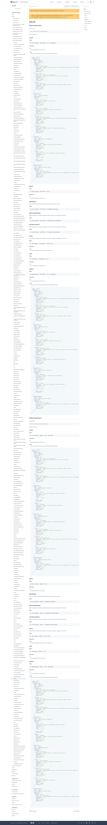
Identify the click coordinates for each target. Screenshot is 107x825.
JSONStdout (16, 359)
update (85, 29)
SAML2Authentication (18, 564)
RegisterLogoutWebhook (18, 542)
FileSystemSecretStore (18, 283)
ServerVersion (16, 614)
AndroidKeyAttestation (18, 73)
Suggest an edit (68, 6)
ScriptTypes (16, 582)
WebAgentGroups (17, 742)
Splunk (15, 678)
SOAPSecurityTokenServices (19, 566)
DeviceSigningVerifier (18, 258)
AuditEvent (16, 91)
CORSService (16, 129)
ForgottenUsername (17, 289)
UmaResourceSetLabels (18, 718)
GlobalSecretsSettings (18, 303)
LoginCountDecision (17, 399)
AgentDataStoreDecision (18, 63)
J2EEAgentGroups (17, 355)
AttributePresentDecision (18, 87)
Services (15, 620)
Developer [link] (68, 2)
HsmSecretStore (17, 332)
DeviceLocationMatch (18, 247)
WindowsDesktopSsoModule (19, 755)
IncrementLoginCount (18, 347)
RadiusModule (16, 530)
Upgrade (13, 771)
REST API (13, 809)
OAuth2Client (16, 429)
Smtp (15, 641)
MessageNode (16, 405)
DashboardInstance (17, 198)
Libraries (15, 393)
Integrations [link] (60, 2)
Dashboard (16, 196)
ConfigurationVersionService (19, 178)
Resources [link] (83, 2)
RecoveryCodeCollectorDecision (19, 538)
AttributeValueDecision (18, 89)
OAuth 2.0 (14, 798)
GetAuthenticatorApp (18, 297)
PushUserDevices (17, 519)
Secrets (15, 598)
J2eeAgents (16, 357)
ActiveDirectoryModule (18, 57)
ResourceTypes (16, 558)
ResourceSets (16, 556)
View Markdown (76, 6)
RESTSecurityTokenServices (19, 526)
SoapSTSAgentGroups (18, 643)
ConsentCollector (17, 180)
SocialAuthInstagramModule (19, 647)
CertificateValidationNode (18, 141)
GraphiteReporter (17, 322)
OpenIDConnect (17, 466)
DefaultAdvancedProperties (19, 216)
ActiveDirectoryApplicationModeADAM (19, 55)
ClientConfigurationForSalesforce (20, 162)
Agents (15, 69)
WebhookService (17, 753)
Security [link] (47, 822)
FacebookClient (16, 277)
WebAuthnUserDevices (18, 751)
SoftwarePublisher (17, 676)
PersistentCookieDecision (18, 483)
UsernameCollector (17, 734)
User (14, 722)
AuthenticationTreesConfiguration (19, 109)
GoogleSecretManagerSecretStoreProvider (19, 320)
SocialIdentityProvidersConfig (19, 670)
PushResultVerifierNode (18, 515)
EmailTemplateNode (17, 272)
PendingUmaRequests (18, 481)
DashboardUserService (18, 200)
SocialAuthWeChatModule (18, 660)
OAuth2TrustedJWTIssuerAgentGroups (19, 446)
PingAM (14, 5)
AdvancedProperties (17, 61)
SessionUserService (17, 627)
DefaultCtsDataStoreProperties (19, 218)
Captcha (15, 133)
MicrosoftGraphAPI (17, 409)
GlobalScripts (16, 301)
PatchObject (16, 479)
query (85, 25)
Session (15, 622)
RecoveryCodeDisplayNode (19, 540)
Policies (15, 493)
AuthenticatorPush (17, 116)
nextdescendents (87, 23)
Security (13, 767)
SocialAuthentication (17, 662)
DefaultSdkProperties (18, 224)
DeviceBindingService (18, 235)
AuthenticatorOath (17, 112)
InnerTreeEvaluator (17, 349)
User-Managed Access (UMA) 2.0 (18, 793)
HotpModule (16, 328)
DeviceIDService (17, 241)
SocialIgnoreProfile (17, 672)
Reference (14, 775)
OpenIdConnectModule (18, 468)
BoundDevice (16, 127)
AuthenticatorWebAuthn (18, 123)
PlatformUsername (17, 491)
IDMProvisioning (17, 336)
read (85, 27)
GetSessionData (17, 299)
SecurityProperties (17, 602)
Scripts (15, 592)
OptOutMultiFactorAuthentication (19, 471)
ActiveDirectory (16, 52)
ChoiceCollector (17, 143)
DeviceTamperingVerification (19, 260)
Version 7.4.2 (18, 8)
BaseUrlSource (16, 125)
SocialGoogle (16, 666)
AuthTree (15, 97)
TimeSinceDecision (17, 696)
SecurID (15, 600)
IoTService (15, 353)
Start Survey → (64, 17)
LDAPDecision (16, 385)
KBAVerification (16, 375)
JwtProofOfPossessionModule (19, 369)
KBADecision (16, 371)
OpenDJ (15, 464)
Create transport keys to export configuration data (18, 25)
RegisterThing (16, 544)
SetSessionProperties (18, 635)
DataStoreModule (17, 208)
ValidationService (17, 738)
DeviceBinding (16, 233)
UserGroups (16, 724)
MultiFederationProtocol (18, 417)
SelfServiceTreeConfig (18, 608)
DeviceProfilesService (18, 257)
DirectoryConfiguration (18, 262)
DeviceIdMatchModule (18, 243)
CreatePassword (17, 190)
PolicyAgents (16, 495)
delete (85, 17)
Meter (15, 407)
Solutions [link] (75, 2)
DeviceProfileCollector (18, 253)
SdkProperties (16, 594)
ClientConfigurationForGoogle (19, 150)
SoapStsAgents (16, 645)
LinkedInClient (16, 395)
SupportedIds (16, 690)
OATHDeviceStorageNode (18, 421)
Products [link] (52, 2)
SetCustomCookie (17, 631)
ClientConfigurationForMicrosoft (19, 159)
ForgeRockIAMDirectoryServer (19, 285)
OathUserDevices (17, 462)
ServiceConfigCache (17, 618)
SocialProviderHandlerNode (19, 674)
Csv (14, 192)
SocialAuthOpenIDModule (18, 651)
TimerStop (16, 700)
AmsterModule (16, 71)
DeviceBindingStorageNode (19, 237)
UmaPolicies (16, 714)
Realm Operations (87, 11)
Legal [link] (39, 822)
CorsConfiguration (17, 186)
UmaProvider (16, 716)
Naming (15, 419)
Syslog (15, 692)
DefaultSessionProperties (18, 228)
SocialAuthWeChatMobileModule (20, 658)
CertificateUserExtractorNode (19, 139)
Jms (14, 365)
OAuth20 (15, 427)
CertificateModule (17, 137)
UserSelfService (17, 730)
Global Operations (87, 13)
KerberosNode (16, 379)
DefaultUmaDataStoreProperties (19, 231)
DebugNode (16, 212)
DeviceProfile (16, 251)
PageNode (15, 473)
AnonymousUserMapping (18, 79)
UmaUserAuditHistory (18, 720)
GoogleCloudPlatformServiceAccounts (20, 308)
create (85, 15)
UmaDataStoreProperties (18, 712)
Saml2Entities (16, 570)
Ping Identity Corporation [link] (22, 822)
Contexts (15, 182)
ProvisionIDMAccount (18, 507)
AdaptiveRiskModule (17, 59)
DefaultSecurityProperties (18, 226)
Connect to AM (15, 22)
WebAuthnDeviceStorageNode (19, 747)
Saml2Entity (16, 572)
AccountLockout (17, 50)
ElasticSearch (16, 266)
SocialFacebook (16, 664)
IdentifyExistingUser (17, 342)
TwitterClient (16, 710)
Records (15, 536)
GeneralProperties (17, 293)
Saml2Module (16, 574)
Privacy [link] (43, 822)
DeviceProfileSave (17, 255)
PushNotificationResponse (18, 511)
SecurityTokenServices (18, 604)
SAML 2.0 (13, 802)
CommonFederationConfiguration (19, 172)
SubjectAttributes (17, 682)
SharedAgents (16, 637)
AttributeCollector (17, 85)
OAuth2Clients (16, 433)
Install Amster (15, 20)
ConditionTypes (17, 174)
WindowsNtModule (17, 757)
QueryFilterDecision (17, 523)
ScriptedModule (17, 586)
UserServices (16, 732)
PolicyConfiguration (17, 497)
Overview (15, 42)
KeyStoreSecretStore (17, 383)
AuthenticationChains (18, 103)
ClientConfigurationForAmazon (19, 146)
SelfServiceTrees (17, 610)
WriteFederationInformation (19, 759)
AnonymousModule (17, 75)
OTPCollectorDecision (18, 454)
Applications (16, 83)
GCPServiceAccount (17, 291)
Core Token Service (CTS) (16, 765)
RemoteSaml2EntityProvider (19, 550)
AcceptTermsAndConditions (19, 44)
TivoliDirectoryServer (17, 702)
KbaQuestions (16, 377)
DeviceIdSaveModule (17, 245)
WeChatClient (16, 740)
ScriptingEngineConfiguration (19, 590)
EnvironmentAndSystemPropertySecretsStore (19, 275)
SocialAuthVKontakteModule (19, 655)
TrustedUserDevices (17, 708)
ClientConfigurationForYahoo (19, 167)
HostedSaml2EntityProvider (19, 326)
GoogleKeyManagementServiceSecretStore (19, 311)
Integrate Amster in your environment (17, 34)
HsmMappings (16, 330)
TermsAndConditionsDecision (19, 694)
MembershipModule (17, 403)
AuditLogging (16, 93)
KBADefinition (16, 373)
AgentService (16, 67)
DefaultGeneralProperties (18, 222)
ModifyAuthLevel (17, 411)
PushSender (16, 517)
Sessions (15, 629)
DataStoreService (17, 210)
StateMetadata (16, 680)
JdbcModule (16, 363)
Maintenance (14, 769)
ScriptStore (16, 580)
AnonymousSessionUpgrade (19, 77)
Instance (15, 351)
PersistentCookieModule (18, 485)
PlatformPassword (17, 489)
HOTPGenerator (17, 324)
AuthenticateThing (17, 99)
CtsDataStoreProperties (18, 194)
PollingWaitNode (17, 499)
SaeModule (16, 568)
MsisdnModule (16, 415)
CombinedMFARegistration (19, 169)
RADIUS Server (14, 786)
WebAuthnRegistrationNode (19, 749)
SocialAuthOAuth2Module (18, 649)
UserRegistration (17, 728)
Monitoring (16, 413)
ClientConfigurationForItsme (19, 156)
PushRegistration (17, 513)
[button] (94, 2)
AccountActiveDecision (18, 48)
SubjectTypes (16, 684)
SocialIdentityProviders (18, 668)
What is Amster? (16, 18)
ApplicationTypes (17, 81)
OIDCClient (16, 450)
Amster (13, 16)
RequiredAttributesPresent (19, 554)
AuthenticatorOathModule (19, 114)
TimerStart (16, 698)
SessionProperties (17, 624)
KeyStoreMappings (17, 381)
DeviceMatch (16, 249)
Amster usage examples (17, 36)
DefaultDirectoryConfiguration (19, 220)
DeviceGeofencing (17, 239)
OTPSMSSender (17, 458)
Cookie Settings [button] (54, 822)
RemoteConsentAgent (18, 546)
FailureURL (16, 279)
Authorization (14, 782)
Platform (15, 487)
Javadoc (13, 815)
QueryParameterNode (18, 525)
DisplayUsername (17, 264)
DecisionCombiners (17, 214)
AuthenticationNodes (18, 107)
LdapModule (16, 387)
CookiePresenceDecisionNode (19, 184)
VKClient (15, 736)
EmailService (16, 268)
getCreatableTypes (87, 21)
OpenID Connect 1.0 (15, 800)
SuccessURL (16, 686)
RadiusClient (16, 528)
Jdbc (14, 361)
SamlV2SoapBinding (17, 578)
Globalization (16, 305)
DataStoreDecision (17, 204)
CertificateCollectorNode (18, 135)
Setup (13, 14)
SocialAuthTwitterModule (18, 653)
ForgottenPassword (17, 287)
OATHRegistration (17, 423)
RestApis (15, 560)
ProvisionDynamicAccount (18, 505)
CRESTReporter (16, 131)
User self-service (15, 791)
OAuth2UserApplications (18, 448)
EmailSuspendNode (17, 270)
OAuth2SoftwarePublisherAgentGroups (20, 443)
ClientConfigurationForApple (19, 148)
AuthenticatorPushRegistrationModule (19, 121)
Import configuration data (17, 29)
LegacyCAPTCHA (17, 389)
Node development (15, 813)
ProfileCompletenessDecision (19, 501)
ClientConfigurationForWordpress (19, 165)
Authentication (16, 101)
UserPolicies (16, 726)
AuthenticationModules (18, 105)
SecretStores (16, 596)
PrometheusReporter (18, 503)
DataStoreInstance (17, 206)
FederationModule (17, 281)
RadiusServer (16, 532)
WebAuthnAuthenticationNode (19, 746)
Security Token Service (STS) (17, 804)
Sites (14, 639)
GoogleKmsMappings (18, 313)
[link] (14, 2)
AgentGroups (16, 65)
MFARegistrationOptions (18, 401)
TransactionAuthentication (19, 704)
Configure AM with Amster (18, 31)
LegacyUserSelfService (18, 391)
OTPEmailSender (17, 456)
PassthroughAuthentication (19, 475)
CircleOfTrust (16, 144)
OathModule (16, 460)
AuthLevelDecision (17, 95)
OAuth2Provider (17, 437)
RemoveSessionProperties (18, 552)
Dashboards (16, 202)
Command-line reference (17, 38)
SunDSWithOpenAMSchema (19, 688)
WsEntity (15, 761)
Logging (15, 397)
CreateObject (16, 188)
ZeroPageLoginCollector (18, 763)
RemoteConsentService (18, 548)
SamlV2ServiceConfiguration (19, 576)
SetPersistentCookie (17, 633)
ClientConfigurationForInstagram (19, 153)
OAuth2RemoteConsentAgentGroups (20, 440)
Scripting (15, 588)
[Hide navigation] (25, 6)
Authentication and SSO (16, 780)
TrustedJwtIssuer (17, 706)
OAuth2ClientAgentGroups (19, 431)
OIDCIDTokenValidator (18, 452)
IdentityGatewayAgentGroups (19, 344)
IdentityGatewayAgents (18, 346)
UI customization (15, 773)
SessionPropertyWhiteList (18, 626)
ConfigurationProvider (18, 176)
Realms (15, 534)
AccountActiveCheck (17, 46)
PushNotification (17, 509)
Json (14, 367)
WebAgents (16, 744)
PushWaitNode (16, 521)
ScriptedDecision (17, 584)
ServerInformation (17, 612)
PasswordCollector (17, 477)
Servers (15, 616)
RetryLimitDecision (17, 562)
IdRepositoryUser (17, 340)
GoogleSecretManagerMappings (19, 316)
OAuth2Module (16, 435)
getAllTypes (86, 19)
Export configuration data (17, 27)
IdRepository (16, 338)
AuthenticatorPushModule (19, 118)
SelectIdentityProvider (18, 606)
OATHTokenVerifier (17, 425)
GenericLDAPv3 (16, 295)
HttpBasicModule (17, 334)
